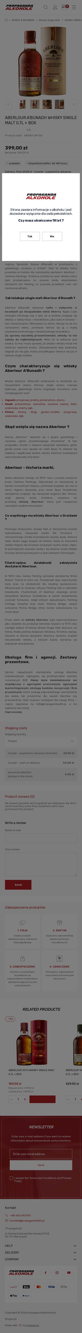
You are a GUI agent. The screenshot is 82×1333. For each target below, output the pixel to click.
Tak (29, 236)
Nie (52, 236)
